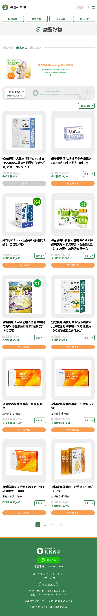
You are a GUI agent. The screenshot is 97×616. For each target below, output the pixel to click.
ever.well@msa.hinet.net (52, 594)
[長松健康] (14, 7)
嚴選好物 (36, 19)
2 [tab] (50, 75)
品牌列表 (8, 48)
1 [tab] (47, 75)
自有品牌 (60, 19)
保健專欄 (13, 19)
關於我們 (84, 19)
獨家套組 (35, 48)
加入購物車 (73, 183)
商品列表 (21, 48)
